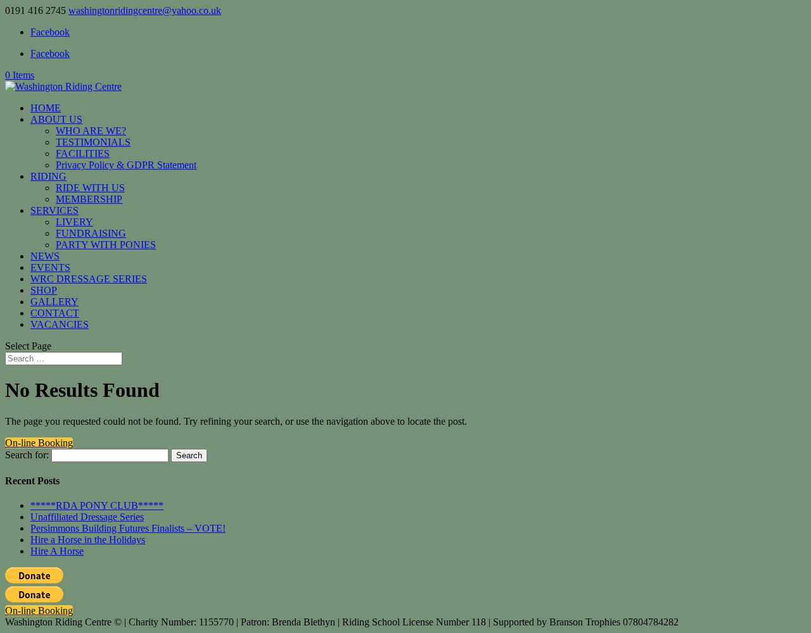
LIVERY (74, 221)
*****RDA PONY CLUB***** (96, 505)
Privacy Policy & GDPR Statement (126, 165)
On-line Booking (39, 442)
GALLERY (54, 301)
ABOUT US (56, 119)
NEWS (45, 256)
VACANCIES (59, 324)
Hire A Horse (57, 551)
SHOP (43, 290)
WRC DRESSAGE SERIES (88, 278)
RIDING (48, 176)
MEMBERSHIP (89, 199)
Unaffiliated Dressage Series (87, 516)
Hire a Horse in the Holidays (87, 539)
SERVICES (54, 210)
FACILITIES (83, 153)
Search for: (27, 454)
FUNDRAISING (91, 233)
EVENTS (50, 267)
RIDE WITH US (90, 187)
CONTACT (54, 313)
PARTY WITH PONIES (106, 244)
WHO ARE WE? (91, 130)
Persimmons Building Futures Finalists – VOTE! (128, 528)
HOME (45, 108)
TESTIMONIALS (93, 142)
